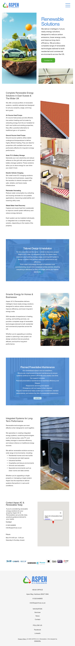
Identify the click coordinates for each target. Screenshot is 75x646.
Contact (37, 619)
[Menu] (67, 5)
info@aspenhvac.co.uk (14, 528)
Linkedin (38, 633)
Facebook (37, 630)
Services (37, 612)
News (38, 616)
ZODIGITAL (37, 641)
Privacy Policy (22, 639)
